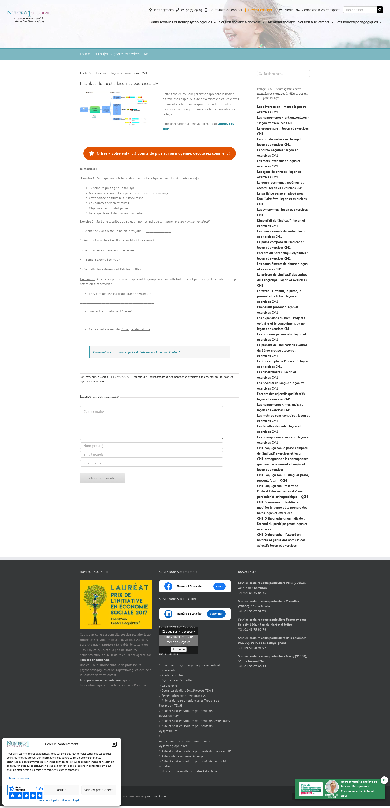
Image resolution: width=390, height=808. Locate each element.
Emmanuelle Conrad (96, 376)
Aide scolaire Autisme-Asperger (183, 756)
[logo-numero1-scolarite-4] (29, 12)
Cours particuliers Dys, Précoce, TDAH (187, 690)
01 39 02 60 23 (255, 666)
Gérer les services (19, 778)
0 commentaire (95, 381)
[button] (114, 744)
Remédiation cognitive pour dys (184, 696)
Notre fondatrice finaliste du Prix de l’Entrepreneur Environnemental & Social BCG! (355, 788)
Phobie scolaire (172, 675)
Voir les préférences (99, 790)
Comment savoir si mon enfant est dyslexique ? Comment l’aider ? (136, 352)
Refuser (61, 790)
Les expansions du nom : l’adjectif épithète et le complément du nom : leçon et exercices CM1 (283, 323)
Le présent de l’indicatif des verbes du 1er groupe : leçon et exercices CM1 (282, 280)
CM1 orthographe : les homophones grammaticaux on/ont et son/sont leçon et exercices (282, 464)
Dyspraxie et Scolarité (177, 680)
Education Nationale (95, 660)
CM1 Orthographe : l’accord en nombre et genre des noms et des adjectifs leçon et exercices (281, 540)
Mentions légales (49, 800)
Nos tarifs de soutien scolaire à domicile (189, 771)
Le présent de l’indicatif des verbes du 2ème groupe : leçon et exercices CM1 (282, 350)
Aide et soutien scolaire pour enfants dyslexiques (196, 721)
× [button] (384, 779)
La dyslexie (169, 685)
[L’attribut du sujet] (114, 93)
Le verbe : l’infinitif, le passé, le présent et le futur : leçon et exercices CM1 (279, 296)
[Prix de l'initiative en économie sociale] (116, 583)
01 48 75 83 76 (255, 593)
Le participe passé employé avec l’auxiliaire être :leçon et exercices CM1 (282, 198)
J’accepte (178, 649)
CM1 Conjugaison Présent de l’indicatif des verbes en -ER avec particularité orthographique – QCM (282, 491)
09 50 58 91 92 (255, 648)
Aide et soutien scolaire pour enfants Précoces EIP (196, 751)
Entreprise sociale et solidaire (100, 680)
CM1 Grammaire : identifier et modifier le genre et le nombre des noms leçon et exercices (282, 507)
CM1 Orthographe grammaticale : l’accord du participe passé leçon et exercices (282, 523)
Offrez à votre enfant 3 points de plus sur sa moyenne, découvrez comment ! (163, 153)
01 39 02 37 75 (255, 611)
